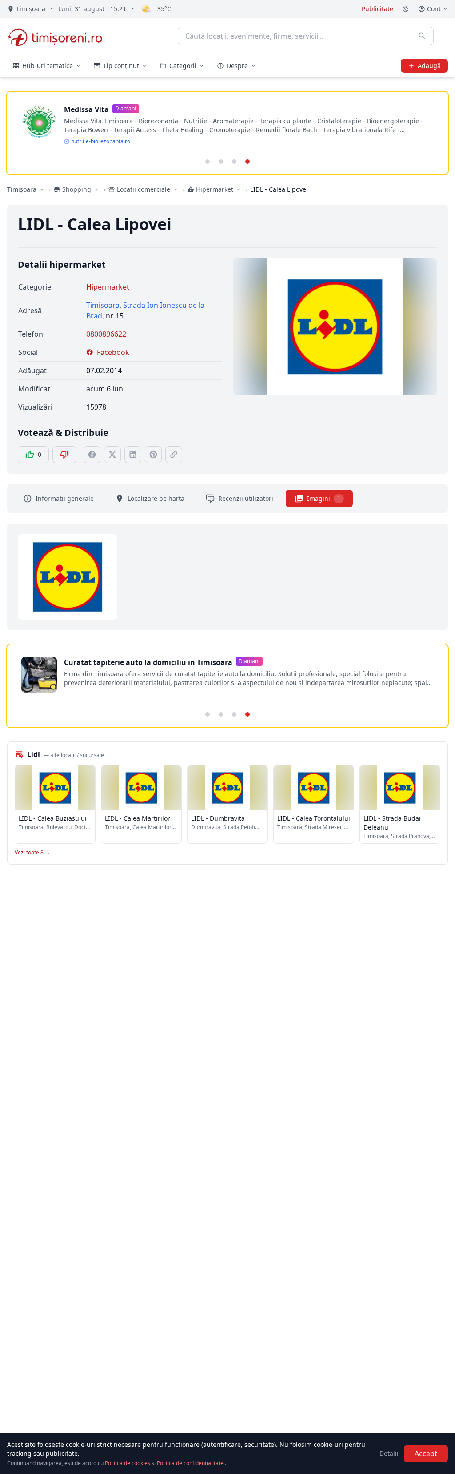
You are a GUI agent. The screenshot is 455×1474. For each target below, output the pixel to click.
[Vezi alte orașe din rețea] (41, 189)
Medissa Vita (86, 109)
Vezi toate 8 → (32, 852)
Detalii (389, 1453)
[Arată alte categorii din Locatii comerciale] (175, 189)
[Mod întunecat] (405, 9)
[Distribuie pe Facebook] (92, 454)
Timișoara (21, 189)
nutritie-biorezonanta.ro (100, 141)
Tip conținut (121, 65)
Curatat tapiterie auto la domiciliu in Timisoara (148, 662)
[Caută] (422, 36)
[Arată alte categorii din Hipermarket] (238, 189)
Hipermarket (107, 287)
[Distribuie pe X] (112, 454)
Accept (426, 1453)
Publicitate (377, 8)
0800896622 (106, 334)
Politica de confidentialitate (191, 1463)
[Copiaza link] (173, 454)
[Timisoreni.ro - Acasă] (59, 36)
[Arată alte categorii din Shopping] (96, 189)
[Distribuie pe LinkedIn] (132, 454)
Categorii (182, 65)
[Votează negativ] (64, 454)
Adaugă (429, 65)
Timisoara (103, 305)
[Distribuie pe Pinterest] (153, 454)
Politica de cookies (128, 1463)
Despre (237, 65)
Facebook (113, 352)
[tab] (207, 161)
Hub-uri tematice (47, 65)
